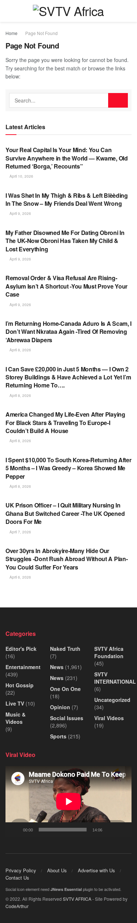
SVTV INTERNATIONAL (115, 678)
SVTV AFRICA (77, 899)
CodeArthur (16, 906)
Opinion (60, 707)
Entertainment (23, 667)
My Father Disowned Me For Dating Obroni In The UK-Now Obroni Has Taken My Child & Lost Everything (65, 240)
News (57, 667)
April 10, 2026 (20, 176)
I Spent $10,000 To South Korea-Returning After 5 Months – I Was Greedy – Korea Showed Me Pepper (68, 468)
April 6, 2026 (19, 577)
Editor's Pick (21, 648)
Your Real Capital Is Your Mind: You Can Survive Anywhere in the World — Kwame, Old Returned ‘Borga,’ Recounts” (66, 158)
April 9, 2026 (19, 213)
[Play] (15, 829)
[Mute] (109, 829)
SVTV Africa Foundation (108, 652)
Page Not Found (41, 33)
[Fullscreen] (122, 829)
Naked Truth (65, 648)
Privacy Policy (20, 870)
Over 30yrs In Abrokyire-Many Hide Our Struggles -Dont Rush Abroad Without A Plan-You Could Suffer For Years (66, 559)
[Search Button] (118, 100)
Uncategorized (112, 699)
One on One (65, 688)
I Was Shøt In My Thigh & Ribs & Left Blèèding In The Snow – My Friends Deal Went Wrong (66, 199)
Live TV (14, 703)
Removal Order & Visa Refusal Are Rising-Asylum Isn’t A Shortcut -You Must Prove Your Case (66, 286)
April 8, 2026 (19, 349)
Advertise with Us (96, 870)
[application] (68, 801)
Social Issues (66, 718)
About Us (57, 870)
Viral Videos (109, 718)
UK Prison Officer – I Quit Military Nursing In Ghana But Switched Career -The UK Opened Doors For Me (65, 513)
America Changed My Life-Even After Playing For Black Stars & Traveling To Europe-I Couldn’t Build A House (65, 422)
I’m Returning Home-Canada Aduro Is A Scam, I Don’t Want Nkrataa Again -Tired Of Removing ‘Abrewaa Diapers (68, 331)
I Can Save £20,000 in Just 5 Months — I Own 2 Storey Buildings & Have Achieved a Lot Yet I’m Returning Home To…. (68, 377)
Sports (58, 736)
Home (11, 33)
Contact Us (17, 877)
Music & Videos (15, 718)
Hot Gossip (19, 685)
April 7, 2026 (19, 531)
